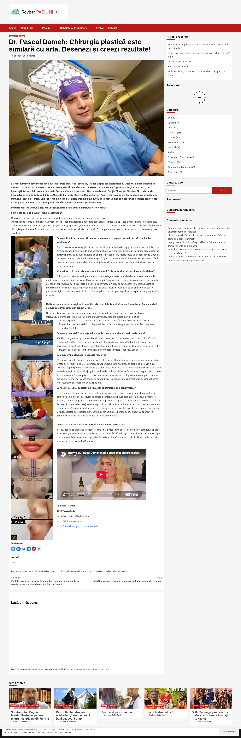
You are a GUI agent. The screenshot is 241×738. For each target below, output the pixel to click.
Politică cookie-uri (64, 732)
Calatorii (172, 122)
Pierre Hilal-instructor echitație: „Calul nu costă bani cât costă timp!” (199, 54)
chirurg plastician (41, 571)
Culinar (171, 127)
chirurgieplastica (57, 571)
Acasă (12, 28)
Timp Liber (27, 28)
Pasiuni (46, 28)
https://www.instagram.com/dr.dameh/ (77, 526)
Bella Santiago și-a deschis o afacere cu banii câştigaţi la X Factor (127, 579)
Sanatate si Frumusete (73, 28)
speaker (107, 571)
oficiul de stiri (175, 235)
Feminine (172, 249)
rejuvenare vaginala (95, 571)
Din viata (172, 132)
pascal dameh (80, 571)
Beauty (171, 117)
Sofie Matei (29, 55)
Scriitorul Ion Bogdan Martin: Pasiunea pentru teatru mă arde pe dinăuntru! (198, 46)
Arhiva (100, 28)
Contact (112, 28)
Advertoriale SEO (176, 256)
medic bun (69, 571)
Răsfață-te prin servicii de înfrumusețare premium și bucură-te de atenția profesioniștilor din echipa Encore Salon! (45, 581)
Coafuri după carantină (179, 61)
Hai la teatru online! (178, 66)
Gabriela (172, 228)
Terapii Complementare (180, 167)
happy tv (172, 242)
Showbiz (172, 162)
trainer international (120, 571)
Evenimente (174, 142)
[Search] (230, 28)
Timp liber (173, 172)
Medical (13, 36)
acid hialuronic (22, 571)
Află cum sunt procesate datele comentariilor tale (85, 669)
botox (31, 571)
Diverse (171, 137)
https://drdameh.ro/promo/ (71, 521)
